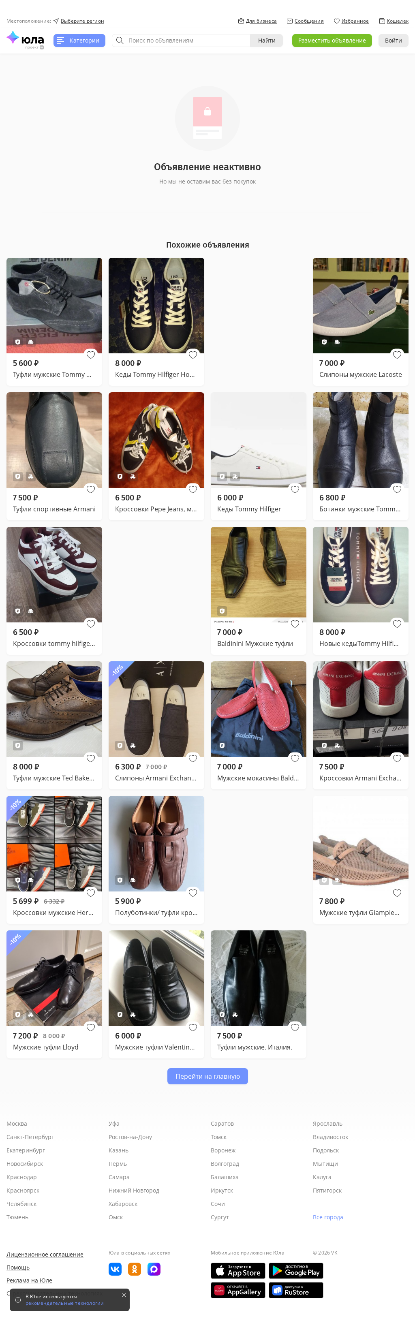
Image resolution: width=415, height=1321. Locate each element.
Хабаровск (123, 1204)
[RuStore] (296, 1290)
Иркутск (222, 1190)
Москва (16, 1123)
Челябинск (21, 1204)
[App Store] (238, 1271)
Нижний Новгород (134, 1190)
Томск (219, 1137)
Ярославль (327, 1123)
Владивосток (330, 1137)
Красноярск (22, 1190)
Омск (116, 1217)
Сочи (218, 1204)
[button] (91, 354)
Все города (328, 1217)
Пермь (118, 1163)
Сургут (220, 1217)
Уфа (114, 1123)
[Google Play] (296, 1271)
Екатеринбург (25, 1150)
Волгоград (225, 1163)
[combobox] (181, 40)
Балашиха (225, 1177)
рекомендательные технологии (65, 1303)
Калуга (322, 1177)
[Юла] (25, 37)
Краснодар (21, 1177)
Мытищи (325, 1163)
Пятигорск (327, 1190)
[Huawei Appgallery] (238, 1290)
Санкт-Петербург (30, 1137)
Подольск (326, 1150)
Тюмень (17, 1217)
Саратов (222, 1123)
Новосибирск (24, 1163)
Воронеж (223, 1150)
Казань (118, 1150)
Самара (119, 1177)
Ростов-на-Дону (130, 1137)
